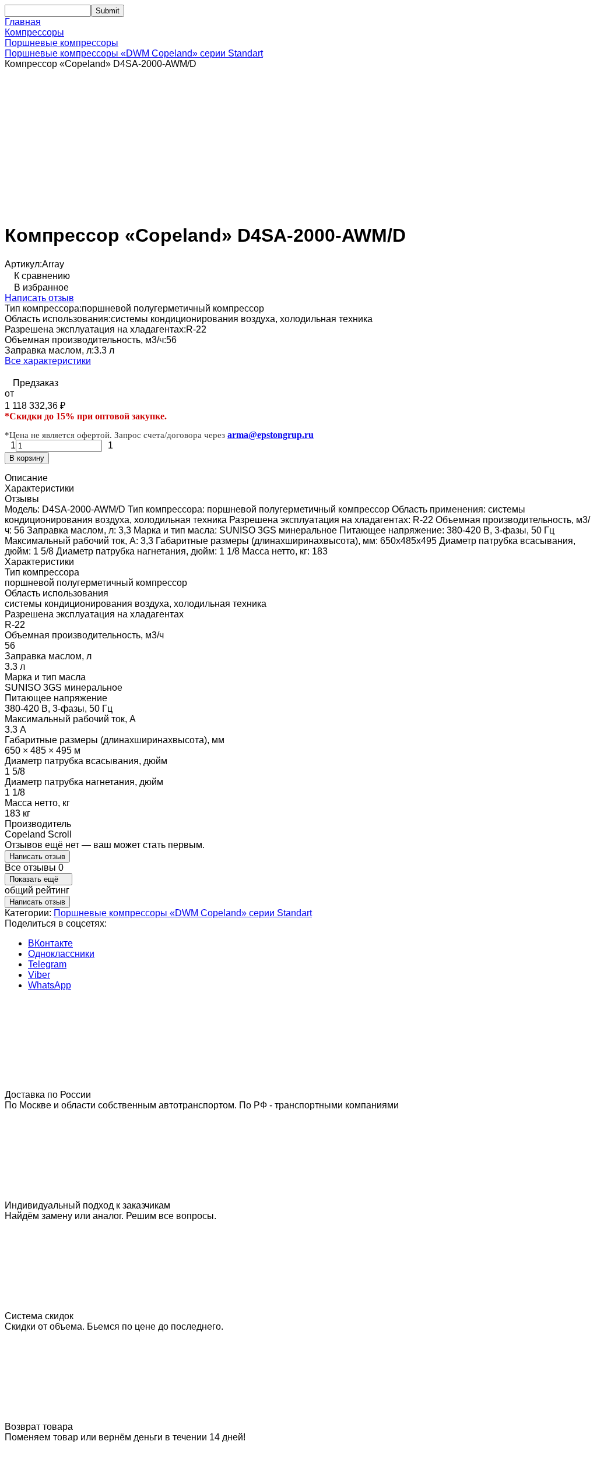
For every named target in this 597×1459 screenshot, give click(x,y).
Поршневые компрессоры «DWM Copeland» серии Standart (134, 53)
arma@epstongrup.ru (270, 435)
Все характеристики (48, 361)
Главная (23, 22)
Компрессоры (34, 32)
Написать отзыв (39, 298)
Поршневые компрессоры (61, 43)
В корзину (26, 458)
